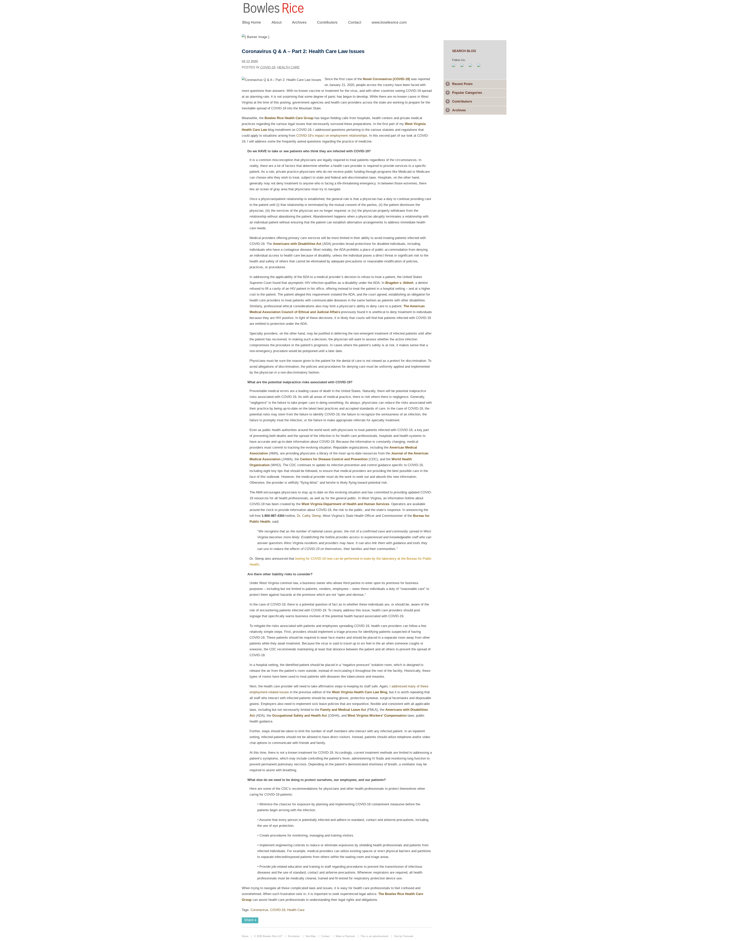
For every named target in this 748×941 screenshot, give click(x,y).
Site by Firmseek (403, 936)
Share (250, 920)
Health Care (288, 67)
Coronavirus (259, 910)
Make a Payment (345, 936)
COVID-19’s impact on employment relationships (331, 135)
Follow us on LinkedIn (480, 67)
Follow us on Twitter (472, 67)
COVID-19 (267, 67)
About (276, 22)
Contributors (327, 22)
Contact (354, 22)
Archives (299, 22)
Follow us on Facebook (464, 67)
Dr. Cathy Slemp (309, 516)
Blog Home (251, 22)
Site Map (310, 936)
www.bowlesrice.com (389, 22)
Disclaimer (294, 936)
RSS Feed (455, 67)
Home (245, 936)
